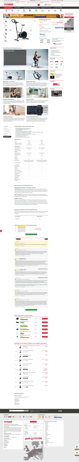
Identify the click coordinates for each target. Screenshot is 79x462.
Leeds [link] (7, 434)
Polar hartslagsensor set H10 (24, 321)
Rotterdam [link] (20, 425)
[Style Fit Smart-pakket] (17, 329)
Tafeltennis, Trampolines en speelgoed (31, 7)
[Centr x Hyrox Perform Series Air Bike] (20, 386)
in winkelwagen (59, 27)
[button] (6, 21)
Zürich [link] (10, 439)
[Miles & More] (58, 416)
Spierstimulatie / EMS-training (49, 442)
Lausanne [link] (8, 439)
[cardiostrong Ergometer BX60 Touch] (20, 351)
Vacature (16, 0)
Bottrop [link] (17, 427)
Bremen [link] (5, 428)
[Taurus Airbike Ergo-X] (20, 377)
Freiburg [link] (5, 429)
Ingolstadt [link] (13, 429)
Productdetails (6, 126)
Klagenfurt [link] (9, 437)
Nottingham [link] (8, 435)
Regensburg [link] (5, 431)
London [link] (21, 434)
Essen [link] (17, 428)
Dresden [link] (10, 428)
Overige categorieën (58, 7)
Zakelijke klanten (12, 0)
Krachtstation (47, 426)
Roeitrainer (46, 425)
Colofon (8, 0)
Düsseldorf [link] (12, 428)
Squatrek (46, 437)
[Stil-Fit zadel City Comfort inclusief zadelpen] (17, 336)
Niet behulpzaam (22, 255)
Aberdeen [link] (5, 434)
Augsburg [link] (6, 427)
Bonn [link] (15, 427)
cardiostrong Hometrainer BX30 (27, 363)
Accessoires (5, 133)
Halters (46, 431)
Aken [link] (4, 427)
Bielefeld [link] (11, 427)
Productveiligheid (6, 136)
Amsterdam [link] (5, 425)
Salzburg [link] (13, 437)
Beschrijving (5, 128)
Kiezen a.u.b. (41, 22)
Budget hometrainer (47, 434)
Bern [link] (6, 439)
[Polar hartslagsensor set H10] (17, 322)
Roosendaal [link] (17, 425)
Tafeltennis (46, 428)
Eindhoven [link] (14, 425)
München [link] (14, 430)
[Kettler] (25, 356)
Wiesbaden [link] (19, 431)
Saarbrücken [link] (11, 431)
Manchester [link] (5, 435)
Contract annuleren (33, 421)
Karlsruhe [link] (15, 429)
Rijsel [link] (4, 443)
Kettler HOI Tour (25, 368)
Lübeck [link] (9, 430)
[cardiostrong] (25, 348)
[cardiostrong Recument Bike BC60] (20, 360)
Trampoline (46, 427)
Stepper (46, 436)
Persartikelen (35, 432)
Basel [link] (4, 439)
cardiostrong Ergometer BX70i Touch (28, 381)
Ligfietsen (46, 433)
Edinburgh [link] (16, 434)
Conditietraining (8, 7)
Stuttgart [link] (17, 431)
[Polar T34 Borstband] (17, 325)
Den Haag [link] (11, 425)
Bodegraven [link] (8, 425)
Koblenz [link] (20, 429)
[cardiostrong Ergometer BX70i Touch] (20, 382)
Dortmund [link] (7, 428)
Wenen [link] (16, 437)
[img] (46, 33)
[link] (51, 62)
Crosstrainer (46, 422)
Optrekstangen (47, 441)
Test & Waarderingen (7, 131)
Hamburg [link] (7, 429)
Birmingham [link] (9, 434)
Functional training (47, 438)
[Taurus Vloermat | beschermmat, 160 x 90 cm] (17, 318)
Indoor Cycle (46, 430)
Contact (18, 0)
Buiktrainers (46, 439)
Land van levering (53, 0)
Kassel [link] (18, 429)
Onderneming (5, 0)
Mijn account (60, 0)
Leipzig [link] (7, 430)
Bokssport (46, 432)
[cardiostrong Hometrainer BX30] (20, 364)
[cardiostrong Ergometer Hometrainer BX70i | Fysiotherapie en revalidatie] (20, 346)
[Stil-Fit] (12, 19)
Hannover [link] (10, 429)
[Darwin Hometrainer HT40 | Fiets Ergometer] (20, 373)
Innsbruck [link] (6, 437)
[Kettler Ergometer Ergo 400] (20, 355)
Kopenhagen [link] (5, 445)
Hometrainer (46, 423)
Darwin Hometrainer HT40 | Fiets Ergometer (29, 372)
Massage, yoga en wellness (46, 7)
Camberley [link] (13, 434)
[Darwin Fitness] (25, 374)
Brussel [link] (8, 441)
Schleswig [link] (14, 431)
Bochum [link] (13, 427)
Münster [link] (17, 430)
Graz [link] (4, 437)
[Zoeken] (39, 5)
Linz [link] (11, 437)
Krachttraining (17, 7)
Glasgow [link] (18, 434)
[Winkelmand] (62, 5)
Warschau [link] (5, 447)
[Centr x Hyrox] (25, 387)
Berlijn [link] (9, 427)
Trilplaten (46, 443)
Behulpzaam (17, 255)
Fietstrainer (46, 435)
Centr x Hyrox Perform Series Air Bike (28, 385)
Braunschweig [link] (20, 427)
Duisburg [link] (15, 428)
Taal (57, 0)
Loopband (46, 424)
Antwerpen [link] (5, 441)
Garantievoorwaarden (7, 129)
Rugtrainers (46, 440)
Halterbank (46, 429)
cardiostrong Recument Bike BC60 (28, 359)
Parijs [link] (6, 443)
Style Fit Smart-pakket (23, 328)
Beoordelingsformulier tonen (31, 234)
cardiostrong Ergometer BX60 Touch (28, 350)
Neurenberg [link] (19, 430)
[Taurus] (25, 378)
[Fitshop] (9, 4)
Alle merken (46, 445)
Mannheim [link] (11, 430)
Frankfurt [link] (20, 428)
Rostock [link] (8, 431)
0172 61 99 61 (69, 31)
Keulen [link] (5, 430)
